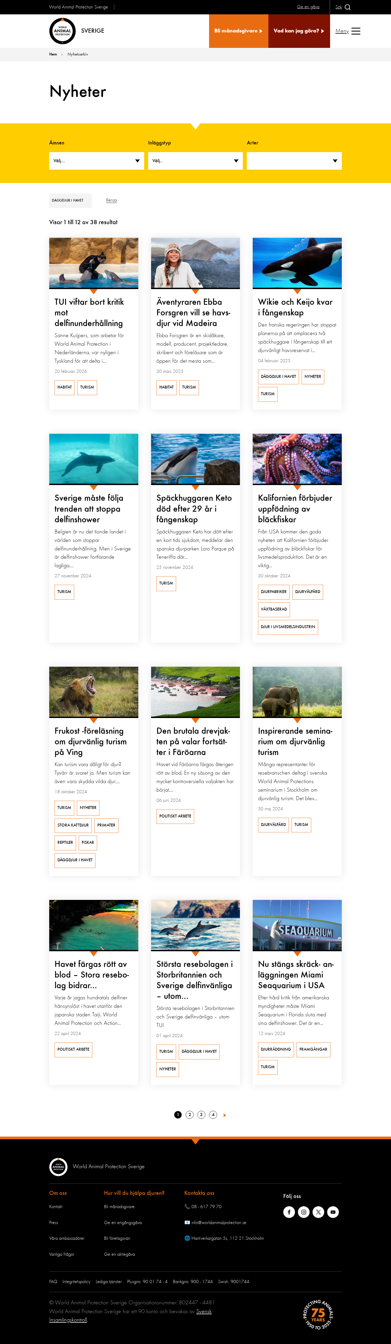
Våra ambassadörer (67, 1238)
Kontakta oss (199, 1193)
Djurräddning (276, 1049)
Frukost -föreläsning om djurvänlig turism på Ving (91, 742)
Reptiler (65, 843)
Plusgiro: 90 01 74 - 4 (147, 1281)
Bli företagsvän (117, 1238)
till (70, 222)
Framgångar (313, 1049)
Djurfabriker (274, 592)
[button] (225, 1115)
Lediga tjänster (109, 1281)
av (85, 222)
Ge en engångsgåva (123, 1222)
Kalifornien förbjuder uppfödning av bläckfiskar (295, 509)
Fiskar (88, 843)
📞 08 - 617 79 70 (203, 1206)
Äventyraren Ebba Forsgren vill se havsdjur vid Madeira (193, 313)
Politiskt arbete (175, 816)
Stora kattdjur (73, 825)
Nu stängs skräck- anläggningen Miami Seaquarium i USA (296, 975)
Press (53, 1222)
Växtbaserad (274, 609)
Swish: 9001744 (233, 1281)
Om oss (58, 1193)
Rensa (111, 200)
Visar (55, 222)
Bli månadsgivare (119, 1206)
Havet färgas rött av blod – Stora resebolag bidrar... (92, 975)
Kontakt (56, 1206)
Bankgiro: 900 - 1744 (193, 1281)
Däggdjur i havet (278, 377)
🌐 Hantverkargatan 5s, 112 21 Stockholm (224, 1238)
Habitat (64, 387)
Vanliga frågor (61, 1254)
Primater (106, 825)
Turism (87, 387)
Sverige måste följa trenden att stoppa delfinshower (89, 509)
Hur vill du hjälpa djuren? (134, 1193)
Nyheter (313, 377)
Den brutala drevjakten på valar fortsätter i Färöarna (193, 742)
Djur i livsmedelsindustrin (288, 627)
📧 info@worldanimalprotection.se (215, 1222)
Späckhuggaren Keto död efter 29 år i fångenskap (194, 509)
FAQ (53, 1281)
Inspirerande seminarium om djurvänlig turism (295, 742)
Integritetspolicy (76, 1281)
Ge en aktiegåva (119, 1254)
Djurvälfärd (307, 592)
